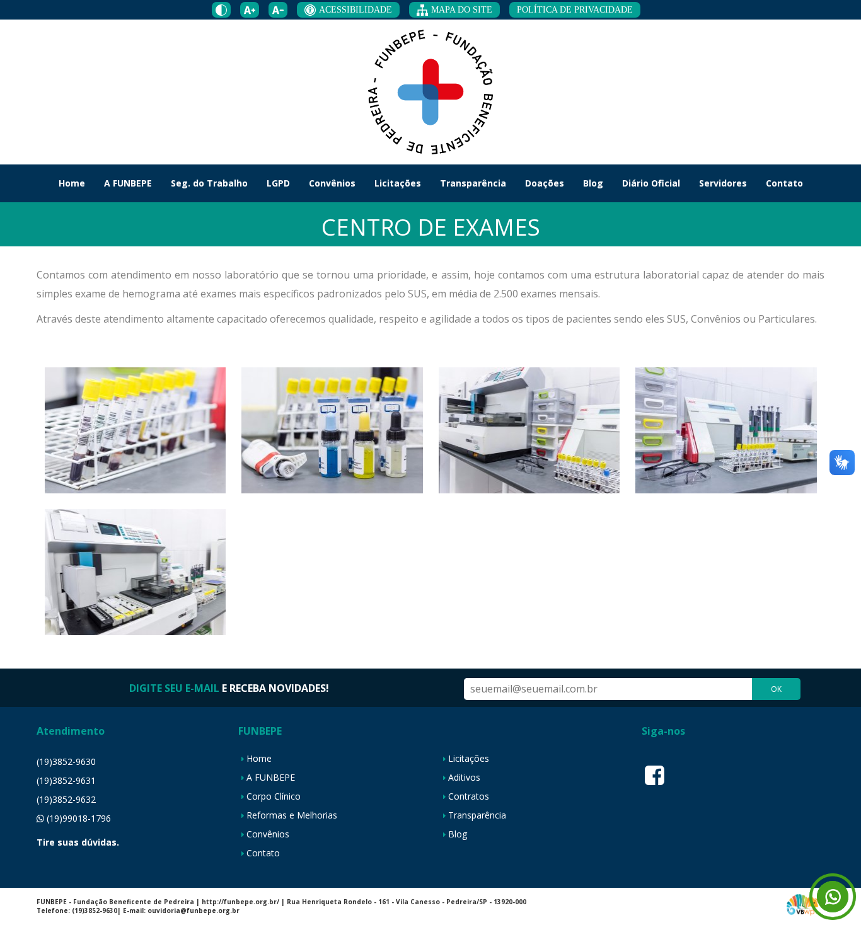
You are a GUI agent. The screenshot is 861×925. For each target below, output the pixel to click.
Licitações (397, 183)
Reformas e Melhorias (291, 815)
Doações (544, 183)
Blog (593, 183)
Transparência (473, 183)
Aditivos (464, 777)
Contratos (468, 796)
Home (72, 183)
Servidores (723, 183)
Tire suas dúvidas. (78, 842)
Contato (784, 183)
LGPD (278, 183)
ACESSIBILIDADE (355, 9)
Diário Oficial (651, 183)
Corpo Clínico (273, 796)
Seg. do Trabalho (209, 183)
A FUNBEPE (128, 183)
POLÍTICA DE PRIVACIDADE (575, 9)
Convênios (332, 183)
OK (776, 689)
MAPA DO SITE (461, 9)
